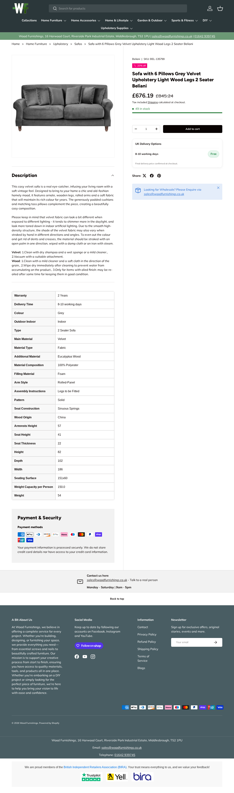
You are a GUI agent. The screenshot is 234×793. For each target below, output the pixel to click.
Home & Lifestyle (117, 20)
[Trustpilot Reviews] (91, 777)
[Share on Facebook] (151, 175)
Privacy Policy (146, 634)
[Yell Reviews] (117, 777)
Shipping (153, 102)
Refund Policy (146, 641)
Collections (29, 20)
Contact (142, 627)
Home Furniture (51, 20)
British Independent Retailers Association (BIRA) (95, 767)
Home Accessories (83, 20)
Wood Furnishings (29, 723)
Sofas (78, 44)
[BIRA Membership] (143, 777)
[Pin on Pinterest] (159, 175)
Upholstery (60, 44)
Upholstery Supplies (115, 28)
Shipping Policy (147, 649)
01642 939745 (204, 36)
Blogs (141, 668)
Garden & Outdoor (150, 20)
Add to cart (193, 129)
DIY (205, 20)
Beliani (136, 59)
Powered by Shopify (49, 723)
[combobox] (118, 8)
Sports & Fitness (182, 20)
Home (16, 44)
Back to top (117, 598)
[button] (220, 8)
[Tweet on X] (144, 175)
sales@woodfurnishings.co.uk (172, 36)
